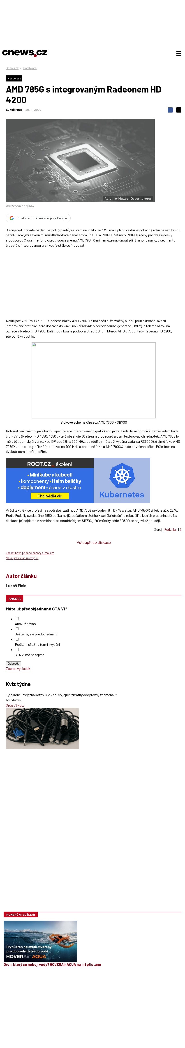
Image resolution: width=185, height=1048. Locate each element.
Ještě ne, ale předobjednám (36, 634)
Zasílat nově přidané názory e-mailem (30, 553)
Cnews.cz (12, 68)
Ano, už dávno (25, 623)
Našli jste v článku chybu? (22, 558)
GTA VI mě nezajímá (29, 655)
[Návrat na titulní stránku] (24, 53)
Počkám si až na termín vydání (37, 644)
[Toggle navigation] (179, 54)
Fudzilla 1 (171, 529)
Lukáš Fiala (14, 109)
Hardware (30, 68)
